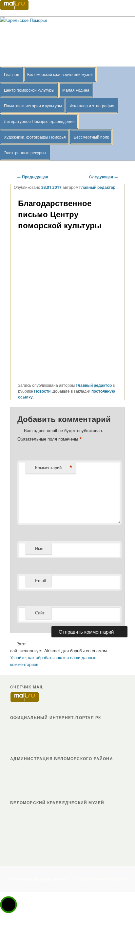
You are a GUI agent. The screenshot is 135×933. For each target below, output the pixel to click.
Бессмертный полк (91, 137)
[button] (8, 904)
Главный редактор (97, 187)
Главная (11, 74)
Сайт (40, 612)
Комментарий (53, 467)
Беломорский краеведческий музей (60, 74)
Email (40, 580)
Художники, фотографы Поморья (35, 137)
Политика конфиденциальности (37, 879)
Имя (39, 548)
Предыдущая (32, 177)
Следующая (103, 177)
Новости (42, 391)
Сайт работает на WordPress (101, 879)
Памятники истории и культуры (33, 105)
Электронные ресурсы (25, 152)
